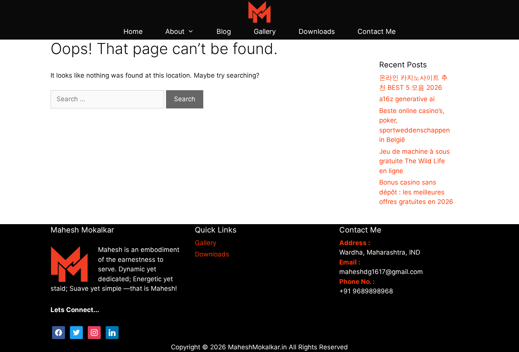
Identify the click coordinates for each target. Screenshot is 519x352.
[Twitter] (76, 332)
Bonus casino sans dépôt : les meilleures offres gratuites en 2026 (416, 191)
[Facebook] (58, 332)
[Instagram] (94, 332)
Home (132, 31)
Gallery (265, 31)
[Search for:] (108, 99)
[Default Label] (112, 332)
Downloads (317, 31)
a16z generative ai (407, 99)
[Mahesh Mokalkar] (259, 11)
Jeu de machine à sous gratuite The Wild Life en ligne (414, 161)
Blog (224, 31)
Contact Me (377, 31)
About (175, 31)
